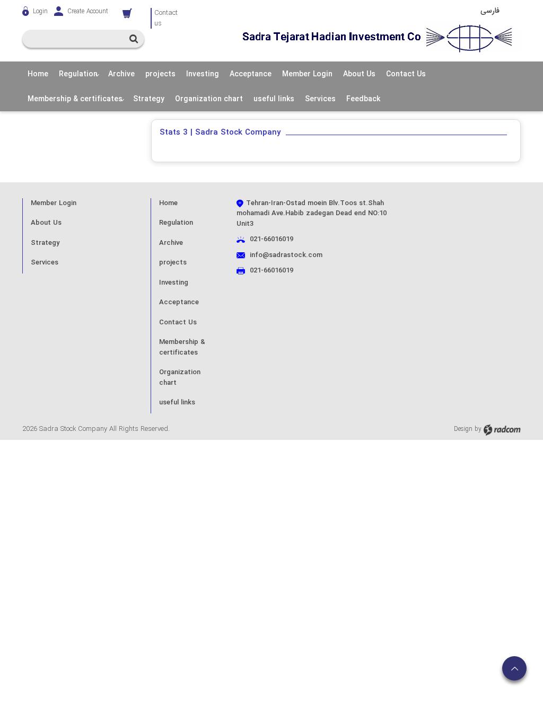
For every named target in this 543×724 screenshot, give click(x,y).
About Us (46, 222)
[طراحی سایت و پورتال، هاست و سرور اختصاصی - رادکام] (502, 429)
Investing (173, 282)
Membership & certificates (182, 347)
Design (463, 429)
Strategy (45, 243)
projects (173, 262)
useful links (177, 402)
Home (168, 203)
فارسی (490, 10)
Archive (171, 243)
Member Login (53, 203)
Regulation (176, 222)
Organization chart (179, 378)
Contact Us (178, 322)
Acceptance (179, 302)
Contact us (166, 18)
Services (44, 262)
